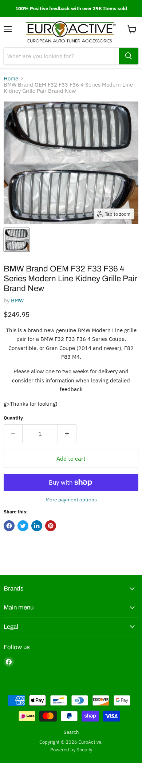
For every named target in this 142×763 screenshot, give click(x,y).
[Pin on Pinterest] (50, 525)
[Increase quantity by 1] (67, 433)
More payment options (71, 499)
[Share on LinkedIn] (36, 525)
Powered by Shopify (71, 750)
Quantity (13, 418)
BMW (17, 300)
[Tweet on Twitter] (22, 525)
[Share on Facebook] (9, 525)
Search (71, 732)
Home (11, 78)
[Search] (128, 56)
